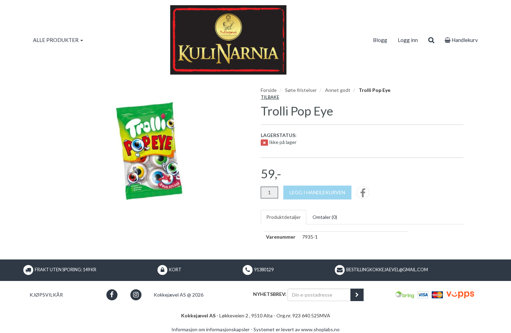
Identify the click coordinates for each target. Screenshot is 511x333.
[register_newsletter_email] (357, 295)
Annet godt (337, 90)
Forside (269, 90)
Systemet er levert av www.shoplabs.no (296, 329)
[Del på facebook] (363, 195)
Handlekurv (464, 40)
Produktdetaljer (283, 217)
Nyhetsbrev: (269, 294)
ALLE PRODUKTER (56, 40)
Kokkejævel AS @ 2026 (178, 295)
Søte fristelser (301, 90)
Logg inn (408, 40)
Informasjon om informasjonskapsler (210, 329)
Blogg (380, 40)
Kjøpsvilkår (46, 295)
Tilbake (270, 97)
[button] (111, 295)
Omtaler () (325, 217)
